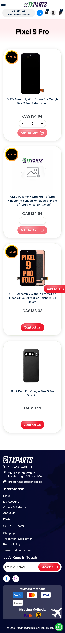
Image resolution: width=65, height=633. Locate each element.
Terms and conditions (17, 550)
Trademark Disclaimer (17, 538)
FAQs (6, 518)
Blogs (7, 496)
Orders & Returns (14, 507)
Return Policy (11, 544)
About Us (9, 513)
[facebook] (6, 578)
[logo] (35, 4)
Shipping (9, 533)
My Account (11, 501)
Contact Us (32, 327)
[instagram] (15, 578)
